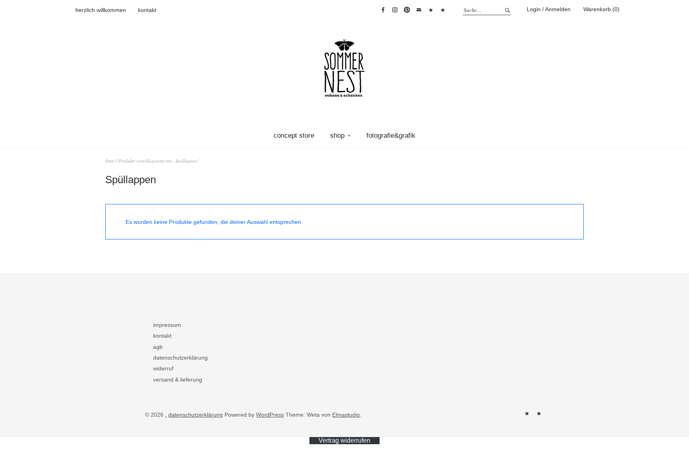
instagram (395, 10)
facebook (383, 10)
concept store (294, 135)
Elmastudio (346, 414)
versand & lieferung (177, 379)
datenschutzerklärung (180, 357)
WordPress (270, 414)
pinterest (407, 10)
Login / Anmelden (549, 9)
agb (158, 347)
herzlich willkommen (100, 10)
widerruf (163, 368)
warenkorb (431, 10)
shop (337, 135)
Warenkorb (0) (601, 9)
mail (419, 10)
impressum (167, 325)
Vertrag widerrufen (443, 10)
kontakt (147, 10)
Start (109, 161)
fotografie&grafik (390, 135)
